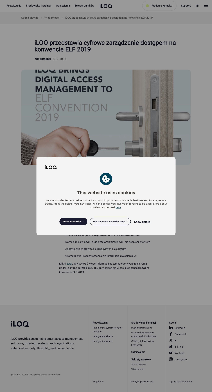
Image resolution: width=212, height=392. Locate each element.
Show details (142, 221)
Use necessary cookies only (109, 221)
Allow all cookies (72, 221)
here (118, 207)
